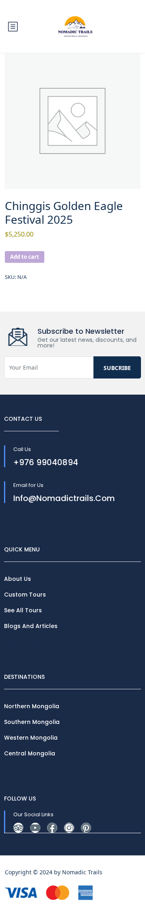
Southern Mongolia (32, 722)
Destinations (22, 642)
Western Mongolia (31, 738)
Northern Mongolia (31, 706)
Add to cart (24, 256)
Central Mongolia (29, 753)
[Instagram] (69, 828)
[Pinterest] (86, 828)
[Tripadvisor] (18, 828)
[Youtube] (35, 828)
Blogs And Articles (31, 626)
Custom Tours (25, 595)
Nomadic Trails (82, 872)
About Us (17, 579)
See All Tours (23, 610)
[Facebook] (52, 828)
